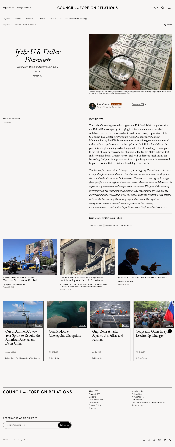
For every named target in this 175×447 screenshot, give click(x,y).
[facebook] (144, 440)
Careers (92, 397)
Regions (6, 19)
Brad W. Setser (103, 104)
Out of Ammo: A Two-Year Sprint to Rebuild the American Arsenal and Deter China (23, 337)
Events (53, 19)
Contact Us (94, 402)
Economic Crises (111, 225)
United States (126, 225)
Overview (7, 123)
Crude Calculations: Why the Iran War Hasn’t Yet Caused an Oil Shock (20, 279)
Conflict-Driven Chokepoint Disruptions (65, 334)
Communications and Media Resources (148, 402)
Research (30, 19)
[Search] (162, 7)
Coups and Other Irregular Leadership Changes (154, 334)
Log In (155, 8)
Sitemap (92, 408)
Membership (137, 391)
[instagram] (159, 440)
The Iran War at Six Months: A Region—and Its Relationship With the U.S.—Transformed (81, 279)
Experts (42, 19)
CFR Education (95, 400)
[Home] (88, 7)
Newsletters (137, 397)
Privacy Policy (95, 405)
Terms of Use (137, 405)
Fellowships (137, 394)
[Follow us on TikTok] (165, 440)
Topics (17, 19)
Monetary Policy (96, 225)
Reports (6, 25)
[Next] (170, 331)
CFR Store (136, 400)
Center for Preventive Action (121, 137)
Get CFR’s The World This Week (20, 418)
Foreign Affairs (23, 7)
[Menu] (169, 7)
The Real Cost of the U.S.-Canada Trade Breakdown (142, 278)
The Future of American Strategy (73, 19)
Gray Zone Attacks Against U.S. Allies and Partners (107, 335)
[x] (170, 440)
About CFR (93, 391)
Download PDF (138, 104)
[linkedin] (149, 440)
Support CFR (8, 7)
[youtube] (154, 440)
